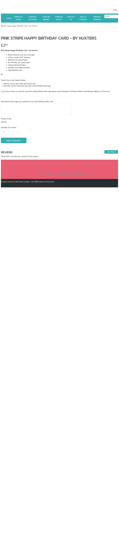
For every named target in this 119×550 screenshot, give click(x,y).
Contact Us (71, 18)
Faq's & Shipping (83, 18)
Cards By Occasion (32, 18)
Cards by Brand (46, 18)
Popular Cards (18, 18)
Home (8, 18)
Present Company (97, 18)
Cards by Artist (59, 18)
